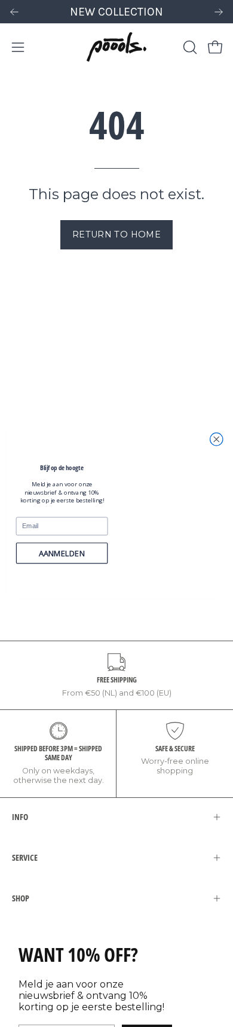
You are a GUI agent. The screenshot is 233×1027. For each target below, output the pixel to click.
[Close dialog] (216, 438)
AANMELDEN (62, 553)
